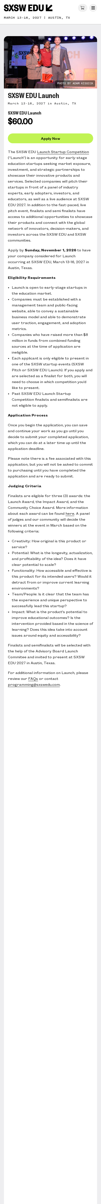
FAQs (33, 679)
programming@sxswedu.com (34, 685)
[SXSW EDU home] (28, 7)
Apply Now (50, 138)
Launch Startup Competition (63, 152)
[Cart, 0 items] (82, 8)
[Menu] (93, 8)
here (69, 514)
